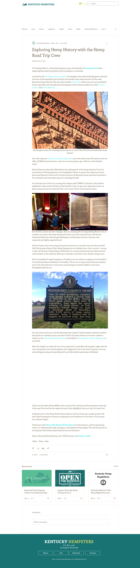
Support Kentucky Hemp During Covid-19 (68, 491)
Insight (61, 29)
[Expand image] (50, 211)
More (103, 29)
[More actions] (106, 43)
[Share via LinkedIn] (43, 448)
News (33, 29)
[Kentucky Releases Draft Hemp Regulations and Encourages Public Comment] (103, 478)
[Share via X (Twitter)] (38, 448)
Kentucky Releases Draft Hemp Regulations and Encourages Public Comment (102, 491)
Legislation (51, 29)
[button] (116, 29)
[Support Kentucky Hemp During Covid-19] (70, 478)
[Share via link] (48, 448)
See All (116, 466)
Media (78, 29)
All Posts (24, 29)
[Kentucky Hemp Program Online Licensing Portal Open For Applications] (37, 478)
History (41, 29)
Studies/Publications (91, 29)
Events (70, 29)
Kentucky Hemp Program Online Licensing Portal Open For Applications (36, 491)
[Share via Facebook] (33, 448)
